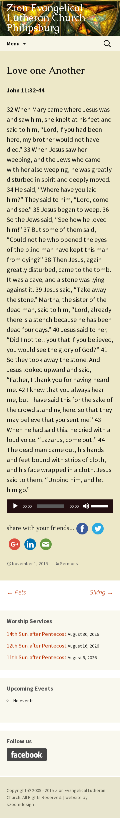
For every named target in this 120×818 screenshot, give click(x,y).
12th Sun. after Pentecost (37, 645)
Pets (16, 592)
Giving (101, 592)
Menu (13, 43)
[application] (60, 508)
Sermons (69, 563)
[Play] (15, 506)
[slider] (100, 505)
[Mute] (86, 506)
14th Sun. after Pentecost (37, 634)
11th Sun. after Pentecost (37, 657)
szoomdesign (20, 804)
